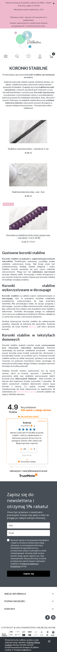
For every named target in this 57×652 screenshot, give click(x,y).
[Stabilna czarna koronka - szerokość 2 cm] (28, 131)
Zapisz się (28, 573)
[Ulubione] (28, 56)
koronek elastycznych (26, 391)
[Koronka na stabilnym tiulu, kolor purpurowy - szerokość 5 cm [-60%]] (28, 218)
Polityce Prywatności (29, 564)
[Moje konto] (40, 56)
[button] (5, 56)
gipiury (32, 326)
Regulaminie (16, 566)
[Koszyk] (51, 56)
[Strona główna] (28, 39)
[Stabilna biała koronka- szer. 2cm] (28, 174)
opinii (36, 410)
